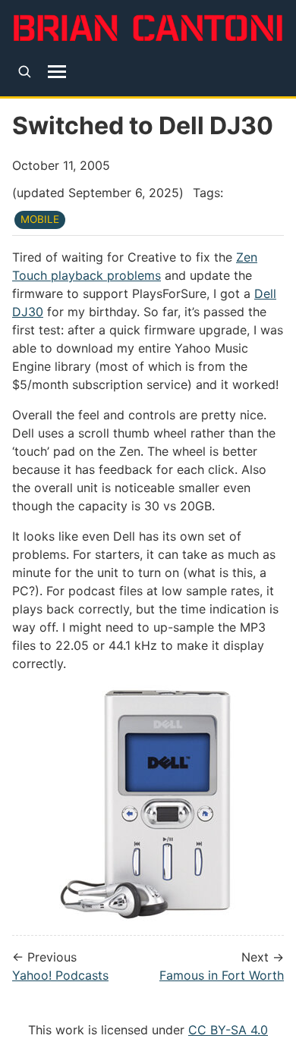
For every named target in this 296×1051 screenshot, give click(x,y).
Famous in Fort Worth (221, 975)
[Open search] (24, 71)
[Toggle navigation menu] (57, 71)
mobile (39, 219)
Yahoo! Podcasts (60, 975)
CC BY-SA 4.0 (228, 1029)
